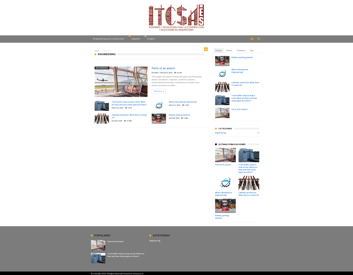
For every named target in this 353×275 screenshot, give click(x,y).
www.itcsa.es (138, 274)
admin (156, 73)
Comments (240, 50)
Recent (229, 50)
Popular (219, 50)
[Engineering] (176, 4)
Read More (158, 91)
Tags (252, 50)
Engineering (102, 68)
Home (97, 51)
